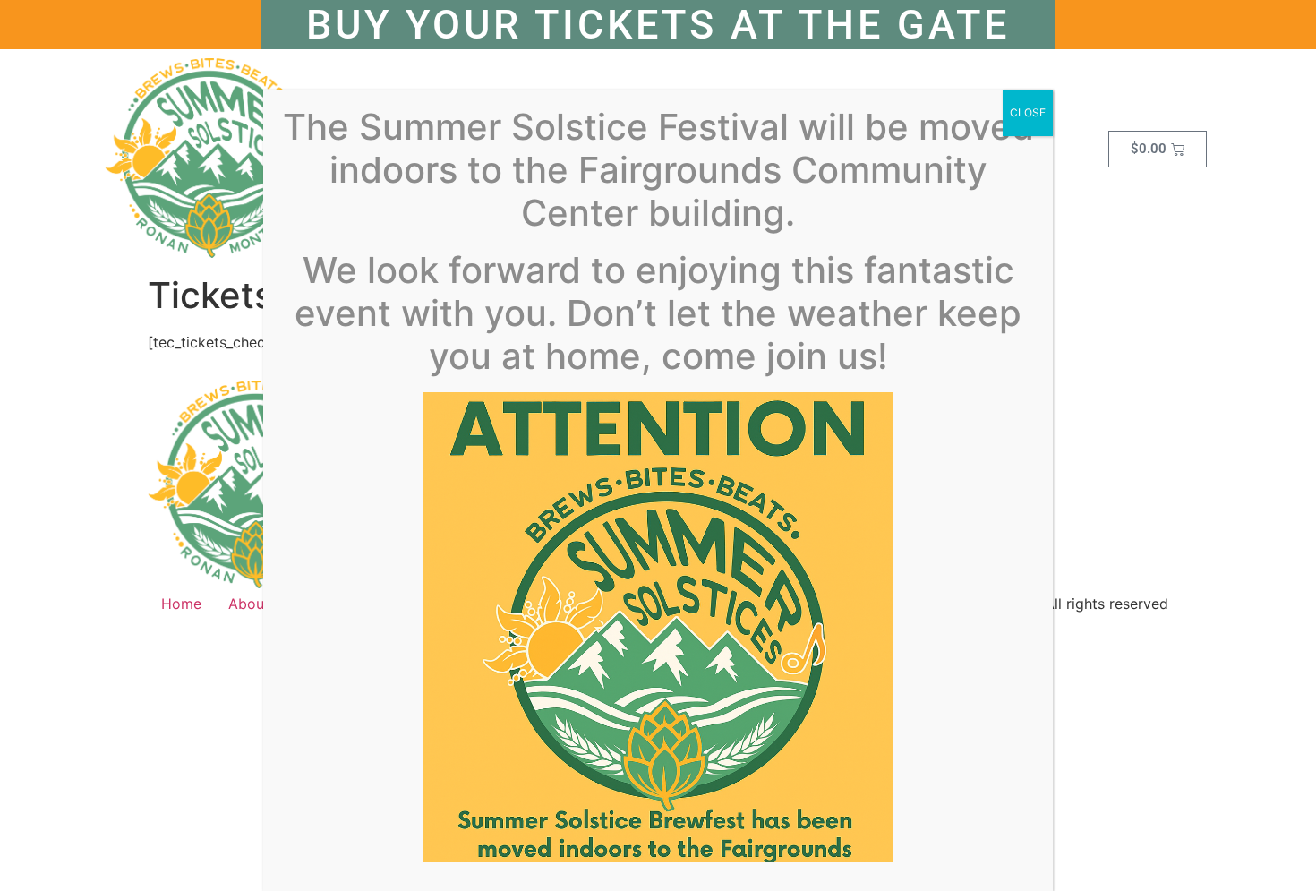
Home (181, 604)
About (248, 604)
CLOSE (1028, 112)
